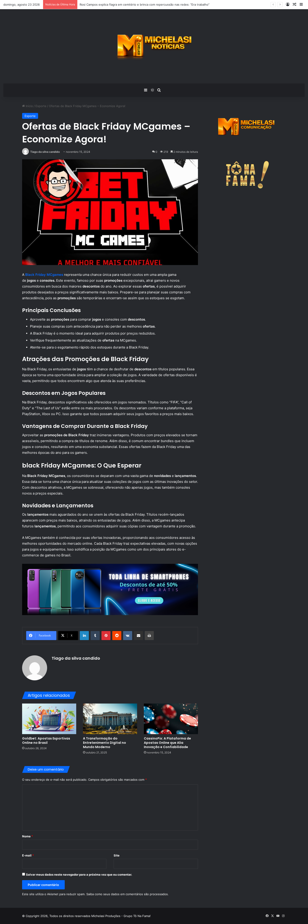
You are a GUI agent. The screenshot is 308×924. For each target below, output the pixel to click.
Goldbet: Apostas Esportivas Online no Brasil (46, 740)
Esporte (40, 106)
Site (117, 855)
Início (29, 106)
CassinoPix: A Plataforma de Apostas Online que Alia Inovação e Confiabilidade (167, 742)
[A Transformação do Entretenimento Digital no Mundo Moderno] (110, 719)
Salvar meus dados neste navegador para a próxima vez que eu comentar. (79, 874)
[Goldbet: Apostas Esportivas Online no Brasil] (49, 719)
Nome (27, 836)
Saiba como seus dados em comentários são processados (127, 894)
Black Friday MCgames (44, 274)
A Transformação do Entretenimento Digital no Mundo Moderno (104, 742)
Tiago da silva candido (45, 151)
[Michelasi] (154, 46)
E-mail (28, 855)
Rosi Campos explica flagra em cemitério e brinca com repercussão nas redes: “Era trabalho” (144, 4)
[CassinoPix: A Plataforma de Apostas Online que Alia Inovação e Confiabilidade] (171, 719)
